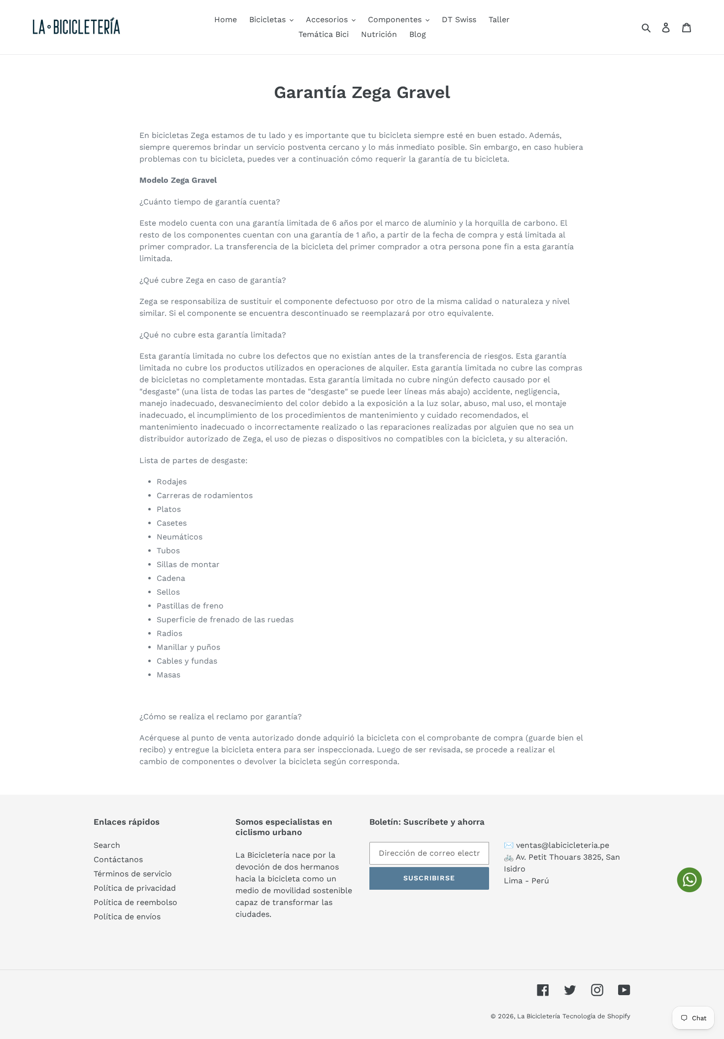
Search (107, 845)
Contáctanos (118, 859)
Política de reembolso (135, 902)
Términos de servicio (133, 873)
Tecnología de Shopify (596, 1016)
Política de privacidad (135, 888)
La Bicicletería (538, 1016)
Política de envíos (127, 916)
